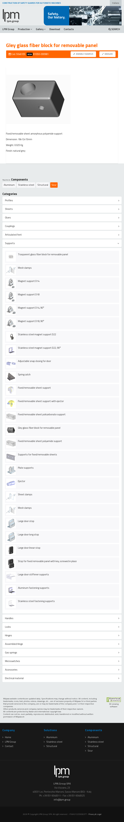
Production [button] (24, 29)
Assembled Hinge (14, 644)
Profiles (9, 200)
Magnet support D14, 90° (31, 308)
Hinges (8, 635)
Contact (9, 746)
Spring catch (24, 374)
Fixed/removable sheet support (34, 388)
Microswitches (12, 661)
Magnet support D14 (28, 281)
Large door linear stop (29, 548)
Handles (9, 618)
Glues (8, 217)
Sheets (9, 209)
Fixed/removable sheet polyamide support (40, 441)
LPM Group (8, 29)
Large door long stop (28, 534)
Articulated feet (13, 234)
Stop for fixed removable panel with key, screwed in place (47, 561)
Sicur (54, 185)
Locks (8, 627)
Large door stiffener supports (33, 574)
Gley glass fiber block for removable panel (39, 428)
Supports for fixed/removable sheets (37, 454)
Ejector (21, 481)
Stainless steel (26, 185)
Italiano (115, 3)
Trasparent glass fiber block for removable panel (43, 254)
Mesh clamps (25, 268)
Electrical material (14, 678)
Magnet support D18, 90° (31, 321)
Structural (42, 185)
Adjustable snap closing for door (34, 361)
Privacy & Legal (94, 814)
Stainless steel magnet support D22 (37, 334)
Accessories (11, 670)
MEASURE (108, 54)
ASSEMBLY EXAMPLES (84, 54)
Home (8, 737)
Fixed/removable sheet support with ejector (41, 401)
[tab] (62, 200)
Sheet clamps (25, 494)
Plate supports (26, 468)
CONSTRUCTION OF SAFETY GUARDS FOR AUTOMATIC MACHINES (31, 3)
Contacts (69, 29)
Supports (10, 243)
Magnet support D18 (28, 294)
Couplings (10, 226)
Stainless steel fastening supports (36, 601)
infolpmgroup (62, 799)
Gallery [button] (39, 29)
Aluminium (9, 185)
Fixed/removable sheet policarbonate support (42, 414)
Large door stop (26, 521)
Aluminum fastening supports (33, 588)
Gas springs (11, 652)
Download (54, 29)
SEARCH (115, 29)
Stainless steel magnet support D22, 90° (39, 348)
